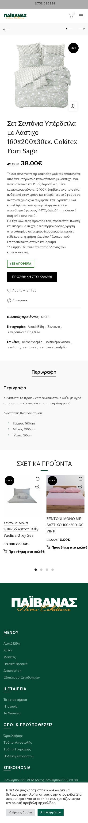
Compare (19, 300)
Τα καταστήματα (15, 700)
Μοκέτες (10, 657)
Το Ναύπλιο (12, 713)
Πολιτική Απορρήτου (19, 756)
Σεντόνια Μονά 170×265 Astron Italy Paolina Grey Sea (21, 529)
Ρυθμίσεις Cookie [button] (20, 812)
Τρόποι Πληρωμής (17, 749)
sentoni (13, 347)
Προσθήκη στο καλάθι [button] (27, 552)
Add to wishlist (24, 290)
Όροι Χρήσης (13, 736)
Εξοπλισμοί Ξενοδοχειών (22, 677)
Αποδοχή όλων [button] (50, 812)
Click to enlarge (73, 106)
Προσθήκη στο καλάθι (32, 277)
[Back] (7, 28)
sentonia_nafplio (53, 347)
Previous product (69, 28)
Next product (81, 28)
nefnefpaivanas (58, 342)
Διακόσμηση (13, 671)
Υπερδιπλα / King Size (24, 332)
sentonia (29, 347)
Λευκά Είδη (36, 327)
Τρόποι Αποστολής (18, 743)
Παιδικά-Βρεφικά (15, 664)
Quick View (38, 487)
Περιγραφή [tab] (44, 372)
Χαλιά (8, 650)
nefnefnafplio (32, 342)
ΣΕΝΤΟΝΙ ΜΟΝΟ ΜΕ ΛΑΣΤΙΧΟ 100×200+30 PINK (64, 525)
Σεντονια (53, 327)
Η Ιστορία (10, 707)
